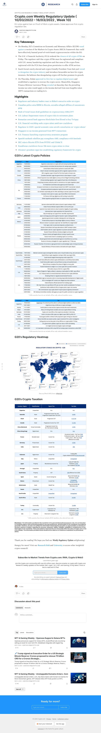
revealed (50, 85)
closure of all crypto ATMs (71, 56)
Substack (41, 729)
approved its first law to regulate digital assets (55, 79)
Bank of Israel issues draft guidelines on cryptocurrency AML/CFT (46, 111)
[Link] (11, 42)
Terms (54, 719)
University (58, 545)
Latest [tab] (22, 632)
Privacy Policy (65, 579)
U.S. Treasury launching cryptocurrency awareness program (43, 134)
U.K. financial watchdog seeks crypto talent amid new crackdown (45, 123)
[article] (50, 643)
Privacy (48, 719)
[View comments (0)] (23, 37)
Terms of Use (60, 577)
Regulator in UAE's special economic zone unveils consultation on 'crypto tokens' (52, 127)
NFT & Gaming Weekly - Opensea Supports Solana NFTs (40, 638)
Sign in (94, 4)
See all (18, 689)
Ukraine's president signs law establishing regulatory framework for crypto (49, 150)
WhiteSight (59, 394)
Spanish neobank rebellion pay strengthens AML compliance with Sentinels (49, 138)
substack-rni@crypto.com (27, 30)
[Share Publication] (77, 4)
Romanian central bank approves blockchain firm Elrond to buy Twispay (48, 119)
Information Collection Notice (50, 579)
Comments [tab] (19, 608)
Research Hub (44, 545)
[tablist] (23, 608)
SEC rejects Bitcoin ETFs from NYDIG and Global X (40, 142)
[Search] (72, 4)
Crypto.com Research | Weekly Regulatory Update (35, 13)
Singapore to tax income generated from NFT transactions (42, 131)
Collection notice (63, 719)
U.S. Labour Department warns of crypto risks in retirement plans (45, 115)
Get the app (60, 724)
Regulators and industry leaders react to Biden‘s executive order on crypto (49, 101)
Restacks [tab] (27, 608)
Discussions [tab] (29, 632)
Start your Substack (45, 724)
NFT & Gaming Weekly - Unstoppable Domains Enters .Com (41, 674)
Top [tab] (17, 632)
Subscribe (84, 4)
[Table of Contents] (2, 366)
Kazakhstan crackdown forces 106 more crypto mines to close (43, 146)
